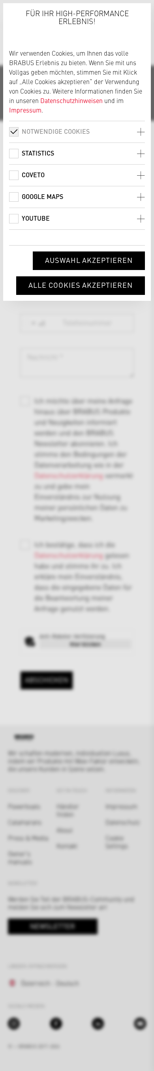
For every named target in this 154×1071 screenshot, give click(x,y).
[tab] (77, 132)
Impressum (25, 109)
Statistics (38, 153)
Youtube (36, 218)
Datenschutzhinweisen (71, 100)
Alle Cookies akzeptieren (80, 285)
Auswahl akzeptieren (89, 260)
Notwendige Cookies (56, 131)
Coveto (33, 174)
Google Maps (42, 196)
